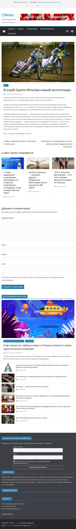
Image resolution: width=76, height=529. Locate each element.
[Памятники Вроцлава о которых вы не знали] (8, 419)
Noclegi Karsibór (7, 514)
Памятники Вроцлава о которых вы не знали (31, 418)
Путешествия (29, 341)
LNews (8, 14)
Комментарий (8, 218)
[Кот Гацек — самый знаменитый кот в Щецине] (8, 388)
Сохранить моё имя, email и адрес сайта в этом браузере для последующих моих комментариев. (33, 278)
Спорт (6, 85)
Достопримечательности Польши (13, 341)
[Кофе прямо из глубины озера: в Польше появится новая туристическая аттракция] (38, 319)
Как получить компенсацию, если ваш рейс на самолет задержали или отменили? (56, 144)
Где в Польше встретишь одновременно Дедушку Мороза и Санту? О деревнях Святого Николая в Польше (43, 407)
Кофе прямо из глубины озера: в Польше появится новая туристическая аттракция (37, 347)
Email (4, 254)
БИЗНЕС (21, 29)
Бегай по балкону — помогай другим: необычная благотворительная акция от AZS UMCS (38, 180)
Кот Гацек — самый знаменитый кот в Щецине (32, 386)
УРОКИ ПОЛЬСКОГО (47, 29)
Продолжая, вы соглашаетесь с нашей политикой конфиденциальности (31, 462)
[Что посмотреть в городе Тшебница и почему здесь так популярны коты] (8, 378)
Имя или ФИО (18, 447)
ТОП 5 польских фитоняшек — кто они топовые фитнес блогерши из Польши (63, 177)
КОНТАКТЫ (12, 34)
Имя (4, 245)
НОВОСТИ (11, 29)
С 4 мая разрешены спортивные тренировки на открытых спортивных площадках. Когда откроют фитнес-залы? (12, 182)
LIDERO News (19, 94)
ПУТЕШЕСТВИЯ (32, 29)
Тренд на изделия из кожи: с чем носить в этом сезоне (20, 142)
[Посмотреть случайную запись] (72, 31)
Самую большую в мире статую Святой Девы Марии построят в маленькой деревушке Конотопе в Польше (42, 366)
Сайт (3, 264)
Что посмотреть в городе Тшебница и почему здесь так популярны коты (41, 376)
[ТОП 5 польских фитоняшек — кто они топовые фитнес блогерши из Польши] (63, 159)
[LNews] (4, 31)
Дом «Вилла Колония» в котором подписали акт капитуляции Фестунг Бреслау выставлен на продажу (43, 397)
